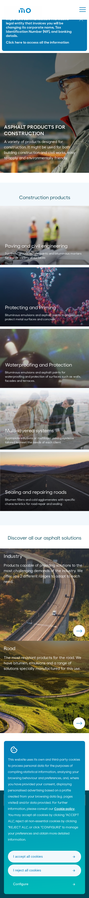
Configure (20, 884)
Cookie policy (64, 809)
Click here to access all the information (37, 42)
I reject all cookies (27, 870)
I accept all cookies (28, 856)
